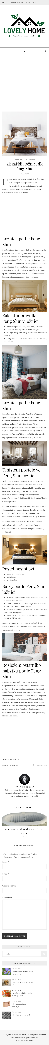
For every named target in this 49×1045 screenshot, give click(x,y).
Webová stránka (9, 886)
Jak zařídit (29, 160)
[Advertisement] (24, 81)
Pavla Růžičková (11, 765)
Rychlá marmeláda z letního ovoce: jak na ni (22, 994)
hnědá (33, 623)
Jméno (5, 862)
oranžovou (38, 626)
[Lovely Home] (24, 25)
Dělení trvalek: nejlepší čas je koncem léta (22, 972)
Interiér (18, 160)
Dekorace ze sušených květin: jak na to (23, 983)
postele (10, 481)
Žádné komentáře (40, 765)
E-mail (5, 874)
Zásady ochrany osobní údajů (23, 2)
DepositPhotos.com (31, 1037)
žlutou (29, 626)
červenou (19, 600)
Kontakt (5, 2)
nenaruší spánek (12, 630)
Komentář (7, 897)
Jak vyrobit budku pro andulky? (19, 1005)
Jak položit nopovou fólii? (21, 1015)
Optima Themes (28, 1040)
